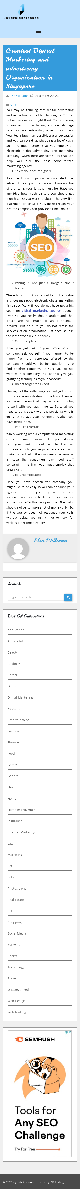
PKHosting (57, 1182)
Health (12, 787)
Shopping (15, 922)
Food (11, 754)
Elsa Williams (19, 96)
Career (12, 675)
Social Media (17, 933)
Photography (17, 888)
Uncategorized (18, 990)
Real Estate (16, 900)
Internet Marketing (21, 832)
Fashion (13, 731)
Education (15, 709)
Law (10, 843)
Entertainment (18, 720)
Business (14, 664)
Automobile (16, 641)
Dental (12, 686)
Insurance (15, 821)
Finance (13, 742)
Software (14, 945)
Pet (10, 866)
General (13, 776)
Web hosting (17, 1012)
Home (12, 798)
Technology (16, 967)
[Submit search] (68, 597)
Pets (11, 877)
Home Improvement (22, 810)
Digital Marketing (20, 697)
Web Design (16, 1001)
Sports (12, 956)
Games (13, 765)
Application (16, 630)
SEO (13, 105)
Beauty (13, 652)
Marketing (15, 855)
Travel (12, 978)
